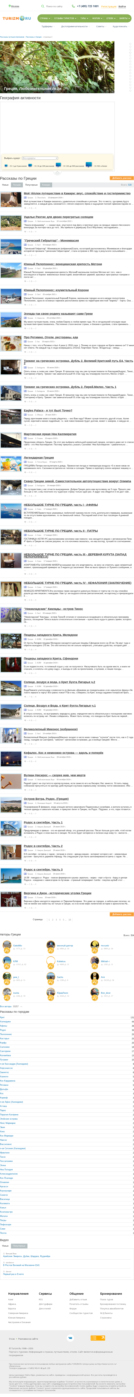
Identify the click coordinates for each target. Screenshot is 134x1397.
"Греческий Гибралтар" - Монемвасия (51, 240)
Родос (3, 1030)
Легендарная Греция (39, 457)
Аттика (3, 1106)
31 (24, 980)
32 (68, 996)
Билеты (123, 18)
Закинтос (4, 1072)
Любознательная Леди (45, 221)
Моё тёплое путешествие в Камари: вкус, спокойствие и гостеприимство (77, 193)
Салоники (4, 1047)
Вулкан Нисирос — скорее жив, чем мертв (54, 775)
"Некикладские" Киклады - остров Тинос (53, 609)
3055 (18, 980)
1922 (105, 996)
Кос (2, 1093)
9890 (105, 949)
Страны (44, 18)
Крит (2, 1017)
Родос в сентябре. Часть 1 (43, 822)
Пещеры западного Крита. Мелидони (51, 635)
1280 (61, 980)
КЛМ (39, 639)
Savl (39, 245)
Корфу (3, 1042)
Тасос (3, 1157)
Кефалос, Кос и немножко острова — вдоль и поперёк (63, 752)
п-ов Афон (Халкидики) (11, 1102)
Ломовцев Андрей (44, 803)
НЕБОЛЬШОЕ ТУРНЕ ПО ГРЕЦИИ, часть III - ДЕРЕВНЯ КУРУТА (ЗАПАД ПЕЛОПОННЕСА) (75, 555)
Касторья (4, 1038)
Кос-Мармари (6, 1136)
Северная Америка (18, 1313)
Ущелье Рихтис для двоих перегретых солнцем (58, 217)
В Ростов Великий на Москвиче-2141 (21, 1265)
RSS (41, 1299)
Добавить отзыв (78, 1299)
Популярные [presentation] (31, 185)
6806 (61, 949)
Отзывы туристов (64, 18)
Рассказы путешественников (12, 37)
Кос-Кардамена (7, 1081)
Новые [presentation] (5, 185)
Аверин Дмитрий (44, 827)
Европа (12, 1308)
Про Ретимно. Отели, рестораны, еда (51, 337)
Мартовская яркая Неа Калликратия (50, 434)
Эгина (3, 1165)
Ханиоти (4, 1076)
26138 (106, 980)
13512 (18, 964)
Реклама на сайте (28, 1338)
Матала (4, 1216)
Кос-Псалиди (6, 1178)
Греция (30, 198)
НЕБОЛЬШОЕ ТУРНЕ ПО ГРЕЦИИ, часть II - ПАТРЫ (61, 530)
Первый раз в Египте (13, 1274)
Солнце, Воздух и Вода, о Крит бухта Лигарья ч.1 (60, 705)
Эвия (2, 1127)
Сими (2, 1229)
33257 (16, 1006)
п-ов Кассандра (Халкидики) (14, 1064)
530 (130, 185)
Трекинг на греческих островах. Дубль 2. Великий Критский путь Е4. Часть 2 (78, 362)
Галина (40, 438)
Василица (5, 1199)
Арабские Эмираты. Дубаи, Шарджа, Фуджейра (26, 1256)
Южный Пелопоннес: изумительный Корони (56, 290)
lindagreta (41, 368)
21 (68, 964)
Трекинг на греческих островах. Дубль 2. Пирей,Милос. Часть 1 (70, 387)
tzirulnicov (9, 1262)
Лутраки (4, 1059)
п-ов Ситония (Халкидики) (12, 1148)
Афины (3, 1026)
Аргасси (4, 1186)
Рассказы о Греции (34, 37)
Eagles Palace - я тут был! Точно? (48, 410)
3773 (18, 949)
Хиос (2, 1131)
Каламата (5, 1203)
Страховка (105, 1317)
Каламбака (5, 1055)
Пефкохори (5, 1224)
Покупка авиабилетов (112, 1308)
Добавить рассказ (121, 178)
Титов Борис (42, 462)
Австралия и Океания (19, 1322)
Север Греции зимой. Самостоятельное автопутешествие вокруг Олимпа (77, 481)
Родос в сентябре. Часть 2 (43, 846)
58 (113, 980)
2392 (105, 964)
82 (25, 964)
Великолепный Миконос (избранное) (51, 729)
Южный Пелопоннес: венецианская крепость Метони (63, 264)
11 (112, 964)
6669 (61, 964)
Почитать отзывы (78, 1304)
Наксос (3, 1140)
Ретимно (4, 1085)
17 (112, 996)
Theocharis (41, 198)
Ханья (3, 1207)
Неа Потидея (6, 1169)
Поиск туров (106, 1299)
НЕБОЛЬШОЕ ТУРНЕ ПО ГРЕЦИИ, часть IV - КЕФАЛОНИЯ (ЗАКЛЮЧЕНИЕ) (77, 582)
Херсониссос (6, 1068)
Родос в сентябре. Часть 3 (43, 869)
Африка (12, 1304)
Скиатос (4, 1195)
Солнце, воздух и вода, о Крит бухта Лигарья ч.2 (59, 682)
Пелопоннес (6, 1034)
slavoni (8, 1271)
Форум (96, 18)
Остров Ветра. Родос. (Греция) (46, 798)
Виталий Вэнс (11, 1254)
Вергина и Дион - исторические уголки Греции (57, 893)
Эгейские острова (8, 1119)
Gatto (39, 509)
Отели (109, 18)
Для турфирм (45, 1304)
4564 (61, 996)
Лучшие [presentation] (17, 185)
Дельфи (4, 1089)
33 (24, 949)
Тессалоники (6, 1161)
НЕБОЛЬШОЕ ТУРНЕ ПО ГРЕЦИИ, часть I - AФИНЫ (61, 504)
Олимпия (4, 1182)
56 (112, 949)
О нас (12, 1338)
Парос (3, 1110)
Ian (38, 342)
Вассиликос (6, 1144)
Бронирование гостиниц (113, 1304)
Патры (3, 1220)
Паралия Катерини (9, 1114)
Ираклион (4, 1152)
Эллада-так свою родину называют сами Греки (58, 313)
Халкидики (5, 1021)
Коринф (4, 1097)
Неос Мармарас (8, 1123)
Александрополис (9, 1174)
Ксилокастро (6, 1212)
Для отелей (45, 1308)
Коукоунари (5, 1190)
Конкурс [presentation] (46, 185)
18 (69, 920)
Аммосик (40, 318)
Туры (83, 18)
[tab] (5, 184)
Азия (10, 1299)
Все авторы (5, 1006)
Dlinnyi (40, 415)
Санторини (5, 1051)
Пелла (3, 1233)
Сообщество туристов (81, 1313)
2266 (18, 996)
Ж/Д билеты (106, 1313)
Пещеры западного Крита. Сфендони (51, 658)
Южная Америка (16, 1317)
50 (68, 949)
